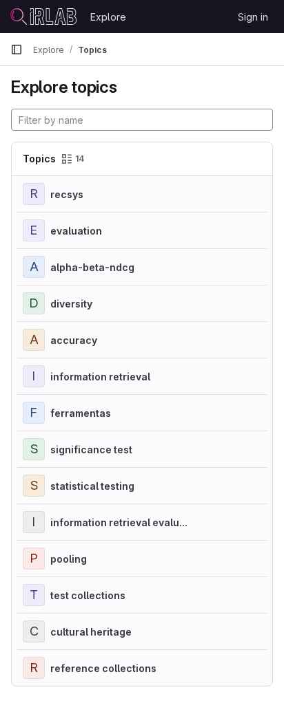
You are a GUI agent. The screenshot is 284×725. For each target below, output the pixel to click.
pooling (68, 559)
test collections (87, 595)
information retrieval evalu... (118, 522)
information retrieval (100, 376)
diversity (71, 304)
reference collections (103, 668)
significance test (91, 449)
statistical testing (92, 486)
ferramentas (80, 413)
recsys (66, 194)
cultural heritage (91, 632)
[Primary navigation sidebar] (17, 50)
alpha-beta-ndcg (92, 267)
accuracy (73, 340)
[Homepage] (43, 17)
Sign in (253, 17)
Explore (108, 17)
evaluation (76, 231)
